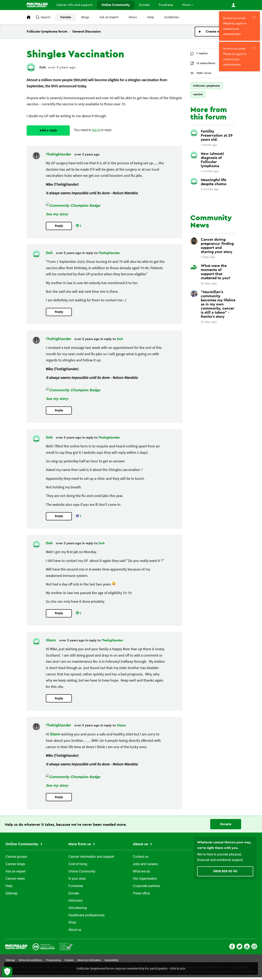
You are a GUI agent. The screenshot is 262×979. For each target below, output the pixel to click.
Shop (72, 922)
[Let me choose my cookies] (7, 972)
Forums (65, 17)
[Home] (37, 4)
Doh (42, 67)
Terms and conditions (30, 960)
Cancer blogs (15, 864)
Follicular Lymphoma (206, 85)
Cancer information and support (91, 857)
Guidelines (171, 17)
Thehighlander (59, 154)
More (186, 5)
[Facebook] (232, 946)
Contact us (140, 857)
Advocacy (75, 900)
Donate (144, 5)
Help (150, 17)
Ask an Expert (109, 17)
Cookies (69, 960)
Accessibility (111, 960)
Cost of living (77, 864)
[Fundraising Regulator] (43, 946)
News (133, 17)
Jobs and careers (145, 864)
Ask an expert (15, 871)
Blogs (85, 17)
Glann (51, 640)
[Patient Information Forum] (66, 946)
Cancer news (15, 878)
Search (45, 17)
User (233, 5)
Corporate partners (146, 886)
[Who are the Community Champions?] (73, 205)
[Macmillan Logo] (16, 946)
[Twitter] (239, 946)
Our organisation (145, 878)
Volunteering (77, 908)
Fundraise (166, 5)
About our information (89, 960)
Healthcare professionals (86, 915)
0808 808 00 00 (225, 871)
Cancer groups (16, 857)
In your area (77, 878)
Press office (141, 893)
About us (74, 930)
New (215, 31)
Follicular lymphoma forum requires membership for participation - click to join (131, 968)
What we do (141, 871)
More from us (80, 844)
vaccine (198, 94)
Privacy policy (53, 960)
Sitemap (12, 893)
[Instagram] (254, 946)
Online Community (116, 5)
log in (96, 130)
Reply (59, 225)
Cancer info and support (74, 5)
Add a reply (48, 130)
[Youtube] (247, 946)
